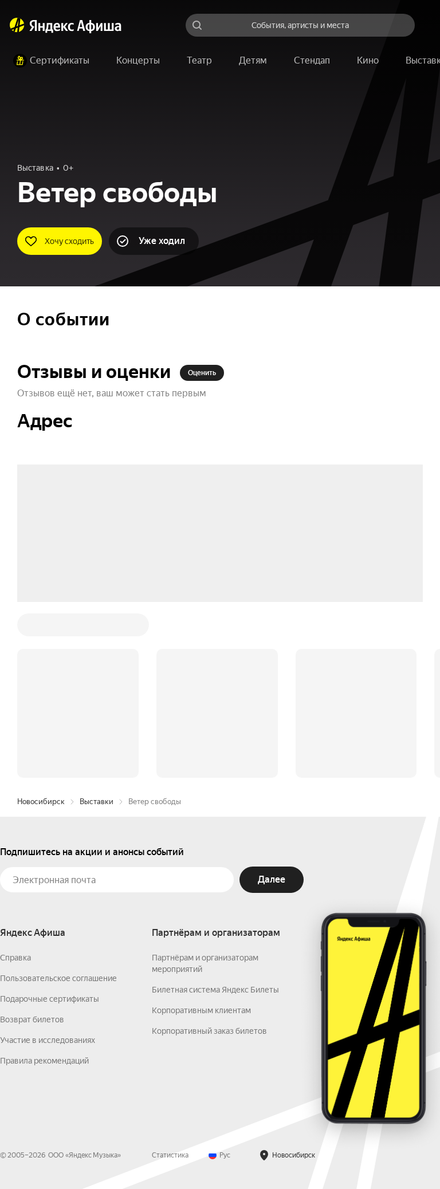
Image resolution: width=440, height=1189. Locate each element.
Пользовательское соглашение (58, 804)
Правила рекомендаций (44, 887)
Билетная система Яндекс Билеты (215, 816)
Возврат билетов (32, 846)
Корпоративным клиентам (201, 836)
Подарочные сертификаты (49, 825)
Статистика (170, 982)
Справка (15, 784)
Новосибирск (41, 628)
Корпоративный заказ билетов (209, 857)
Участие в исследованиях (47, 866)
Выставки (96, 628)
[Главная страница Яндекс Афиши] (17, 25)
